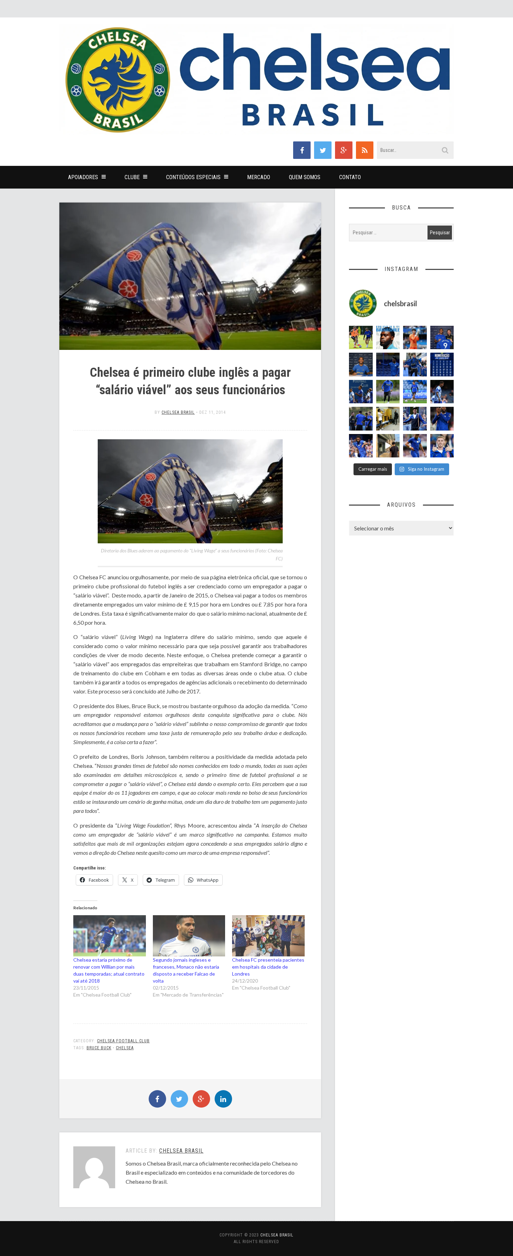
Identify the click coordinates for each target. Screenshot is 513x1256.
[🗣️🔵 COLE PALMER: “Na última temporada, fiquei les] (442, 446)
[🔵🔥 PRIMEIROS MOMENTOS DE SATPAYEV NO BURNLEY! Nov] (388, 446)
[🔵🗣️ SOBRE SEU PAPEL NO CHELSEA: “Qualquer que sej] (361, 392)
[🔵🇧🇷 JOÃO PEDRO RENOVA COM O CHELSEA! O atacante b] (442, 338)
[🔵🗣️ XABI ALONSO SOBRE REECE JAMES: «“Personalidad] (361, 446)
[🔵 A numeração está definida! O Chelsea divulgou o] (442, 364)
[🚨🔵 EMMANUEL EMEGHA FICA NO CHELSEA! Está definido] (388, 392)
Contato (350, 177)
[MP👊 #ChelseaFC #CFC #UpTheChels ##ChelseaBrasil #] (415, 338)
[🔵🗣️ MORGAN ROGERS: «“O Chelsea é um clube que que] (415, 419)
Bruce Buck (99, 1047)
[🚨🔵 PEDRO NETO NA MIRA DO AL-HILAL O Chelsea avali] (415, 446)
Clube (132, 177)
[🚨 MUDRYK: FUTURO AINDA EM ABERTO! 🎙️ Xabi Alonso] (361, 338)
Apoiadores (83, 177)
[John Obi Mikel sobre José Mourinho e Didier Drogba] (388, 419)
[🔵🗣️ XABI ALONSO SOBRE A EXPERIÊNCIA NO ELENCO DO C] (361, 419)
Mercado (258, 177)
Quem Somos (304, 177)
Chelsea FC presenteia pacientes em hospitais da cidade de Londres (268, 967)
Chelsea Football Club (123, 1040)
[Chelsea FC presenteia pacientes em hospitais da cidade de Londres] (268, 936)
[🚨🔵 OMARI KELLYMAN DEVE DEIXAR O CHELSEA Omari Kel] (415, 392)
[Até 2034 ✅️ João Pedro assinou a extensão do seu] (361, 364)
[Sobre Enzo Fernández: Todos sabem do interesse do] (442, 392)
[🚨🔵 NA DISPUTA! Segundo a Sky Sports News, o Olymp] (442, 419)
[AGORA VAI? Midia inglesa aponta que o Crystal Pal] (388, 364)
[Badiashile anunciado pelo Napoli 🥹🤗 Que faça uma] (388, 338)
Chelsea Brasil (178, 412)
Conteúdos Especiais (193, 177)
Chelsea (125, 1047)
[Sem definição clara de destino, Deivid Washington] (415, 364)
